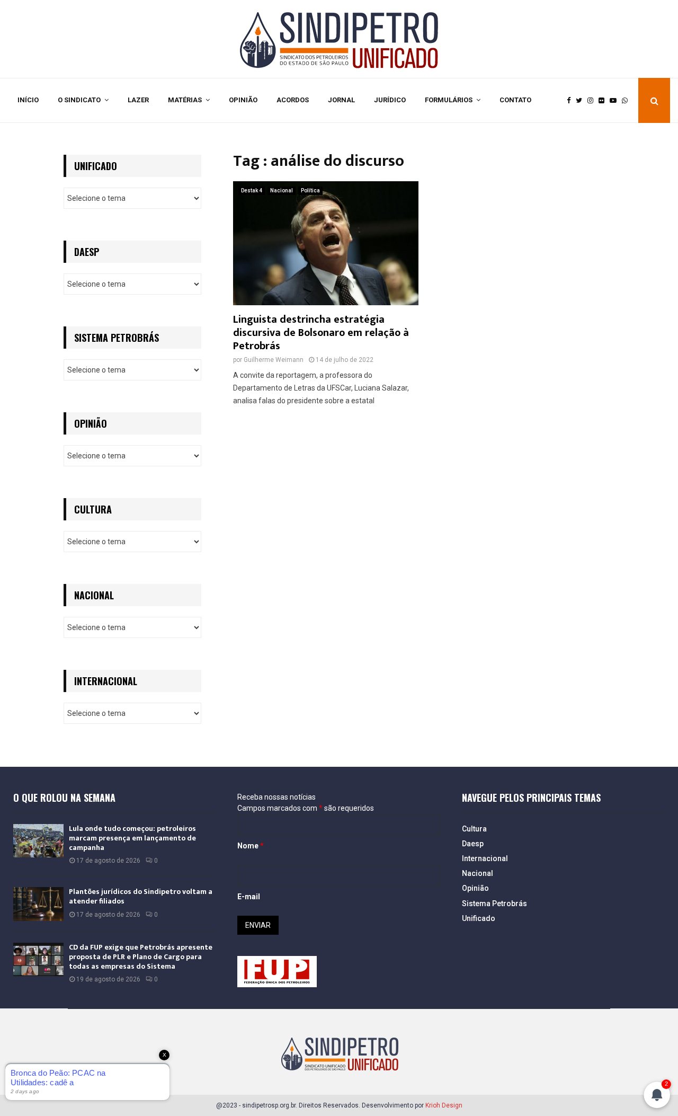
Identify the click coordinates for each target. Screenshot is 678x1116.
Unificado (478, 918)
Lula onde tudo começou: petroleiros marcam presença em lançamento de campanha (132, 838)
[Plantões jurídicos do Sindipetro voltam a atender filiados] (38, 903)
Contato (515, 100)
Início (28, 100)
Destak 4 (251, 190)
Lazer (138, 100)
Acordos (292, 100)
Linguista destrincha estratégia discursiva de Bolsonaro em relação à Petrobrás (321, 333)
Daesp (473, 843)
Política (310, 190)
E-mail (248, 896)
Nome (250, 846)
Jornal (341, 100)
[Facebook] (571, 100)
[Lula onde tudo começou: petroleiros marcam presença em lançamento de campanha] (38, 840)
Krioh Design (443, 1105)
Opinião (243, 100)
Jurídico (390, 100)
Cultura (474, 829)
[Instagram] (593, 100)
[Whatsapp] (627, 100)
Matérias (185, 100)
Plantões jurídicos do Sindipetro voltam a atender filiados (140, 896)
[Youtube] (616, 100)
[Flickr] (604, 100)
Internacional (485, 858)
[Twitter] (581, 100)
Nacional (281, 190)
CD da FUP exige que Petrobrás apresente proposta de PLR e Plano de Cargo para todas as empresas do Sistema (140, 956)
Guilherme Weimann (274, 360)
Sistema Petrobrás (494, 903)
